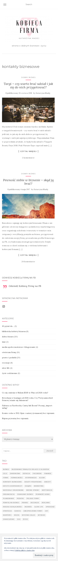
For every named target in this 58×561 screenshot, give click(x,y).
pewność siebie (43, 494)
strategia (7, 511)
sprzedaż (50, 507)
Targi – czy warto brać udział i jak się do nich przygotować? (28, 85)
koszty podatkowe (33, 482)
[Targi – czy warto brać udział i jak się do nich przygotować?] (28, 110)
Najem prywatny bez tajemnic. (15, 418)
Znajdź (49, 451)
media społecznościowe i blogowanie (18, 347)
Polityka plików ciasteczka (24, 550)
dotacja (26, 473)
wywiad (41, 515)
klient (42, 478)
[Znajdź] (54, 5)
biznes (6, 469)
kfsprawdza (31, 478)
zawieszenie (8, 519)
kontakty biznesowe (12, 482)
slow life (6, 368)
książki (28, 486)
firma (5, 478)
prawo (25, 502)
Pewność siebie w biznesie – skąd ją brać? (28, 182)
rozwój (28, 507)
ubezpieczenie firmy (32, 511)
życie (25, 519)
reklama (46, 502)
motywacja (47, 490)
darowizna (15, 473)
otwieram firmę (9, 352)
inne (4, 342)
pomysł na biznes (11, 502)
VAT (46, 511)
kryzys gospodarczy (12, 486)
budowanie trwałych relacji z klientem (30, 469)
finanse (47, 473)
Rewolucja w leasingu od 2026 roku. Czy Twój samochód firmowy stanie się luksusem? (27, 399)
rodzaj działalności (12, 507)
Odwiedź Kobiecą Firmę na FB (19, 278)
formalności (17, 478)
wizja (16, 515)
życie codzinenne (9, 373)
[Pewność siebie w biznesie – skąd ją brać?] (28, 206)
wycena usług (28, 515)
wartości (7, 515)
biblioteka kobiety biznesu (14, 331)
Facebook (37, 473)
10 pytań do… (8, 326)
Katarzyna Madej (43, 93)
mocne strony (32, 490)
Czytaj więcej (28, 151)
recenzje (6, 363)
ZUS (18, 519)
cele (5, 473)
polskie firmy (33, 498)
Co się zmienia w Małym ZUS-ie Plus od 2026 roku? (25, 392)
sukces (17, 511)
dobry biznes (28, 77)
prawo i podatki (9, 357)
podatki (20, 498)
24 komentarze (28, 261)
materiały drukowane (13, 490)
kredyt (47, 482)
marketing (39, 486)
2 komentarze (28, 158)
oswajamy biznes (25, 494)
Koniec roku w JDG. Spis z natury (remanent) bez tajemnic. (28, 413)
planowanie (8, 498)
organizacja (9, 494)
